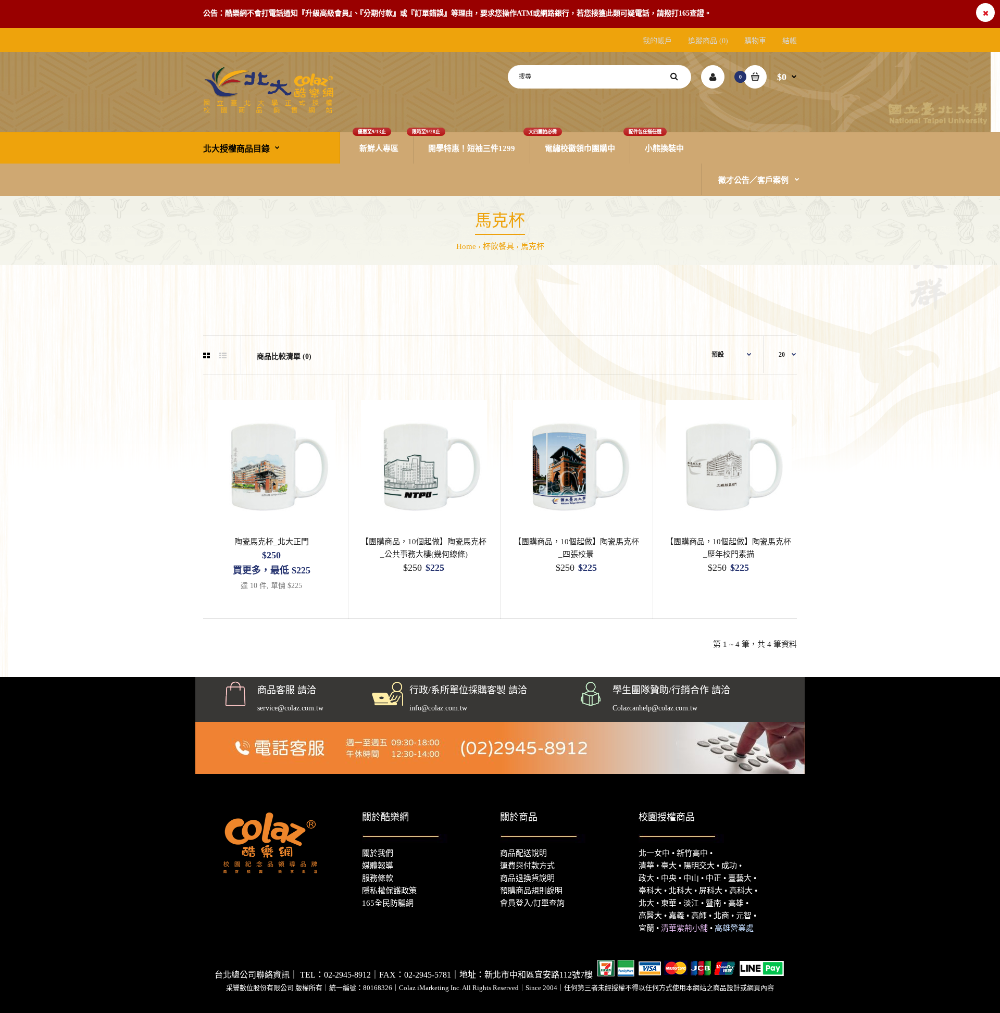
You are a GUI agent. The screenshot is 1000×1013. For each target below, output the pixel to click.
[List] (223, 356)
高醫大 (650, 915)
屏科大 (710, 890)
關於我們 (377, 853)
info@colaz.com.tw (438, 708)
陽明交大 (699, 865)
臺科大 (650, 890)
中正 (713, 878)
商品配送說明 (523, 853)
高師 (699, 915)
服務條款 (377, 878)
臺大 (669, 865)
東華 (669, 903)
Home (466, 246)
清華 (646, 865)
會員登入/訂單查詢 (532, 903)
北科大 (680, 890)
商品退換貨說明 (527, 878)
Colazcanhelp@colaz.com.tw (654, 708)
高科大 (741, 890)
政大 (646, 878)
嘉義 (676, 915)
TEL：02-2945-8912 (335, 974)
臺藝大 (740, 878)
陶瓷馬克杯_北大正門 (271, 541)
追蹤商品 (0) (708, 41)
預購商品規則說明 (531, 890)
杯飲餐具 (498, 246)
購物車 (755, 41)
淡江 (691, 903)
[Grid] (206, 356)
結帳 (789, 41)
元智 (744, 915)
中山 (691, 878)
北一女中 (654, 853)
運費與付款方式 (527, 865)
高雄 (736, 903)
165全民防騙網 (388, 903)
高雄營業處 (734, 928)
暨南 (713, 903)
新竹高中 (692, 853)
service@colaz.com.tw (290, 708)
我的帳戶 (657, 41)
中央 (669, 878)
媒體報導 (377, 865)
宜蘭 (646, 928)
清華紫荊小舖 (684, 928)
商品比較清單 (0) (284, 356)
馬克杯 (532, 246)
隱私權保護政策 (389, 890)
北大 (646, 903)
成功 (729, 865)
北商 (721, 915)
